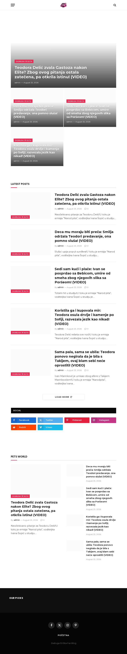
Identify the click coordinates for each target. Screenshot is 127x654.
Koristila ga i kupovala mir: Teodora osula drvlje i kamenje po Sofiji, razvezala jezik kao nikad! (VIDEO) (36, 151)
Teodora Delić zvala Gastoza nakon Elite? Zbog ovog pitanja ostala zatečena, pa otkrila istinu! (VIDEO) (51, 72)
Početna (63, 635)
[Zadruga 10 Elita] (63, 5)
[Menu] (13, 5)
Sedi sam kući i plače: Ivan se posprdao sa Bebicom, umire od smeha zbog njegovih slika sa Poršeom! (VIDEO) (88, 112)
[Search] (114, 5)
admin (17, 82)
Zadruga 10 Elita (24, 61)
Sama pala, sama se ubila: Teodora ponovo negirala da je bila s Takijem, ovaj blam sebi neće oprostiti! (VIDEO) (85, 358)
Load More (62, 397)
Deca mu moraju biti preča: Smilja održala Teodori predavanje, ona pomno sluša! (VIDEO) (35, 112)
